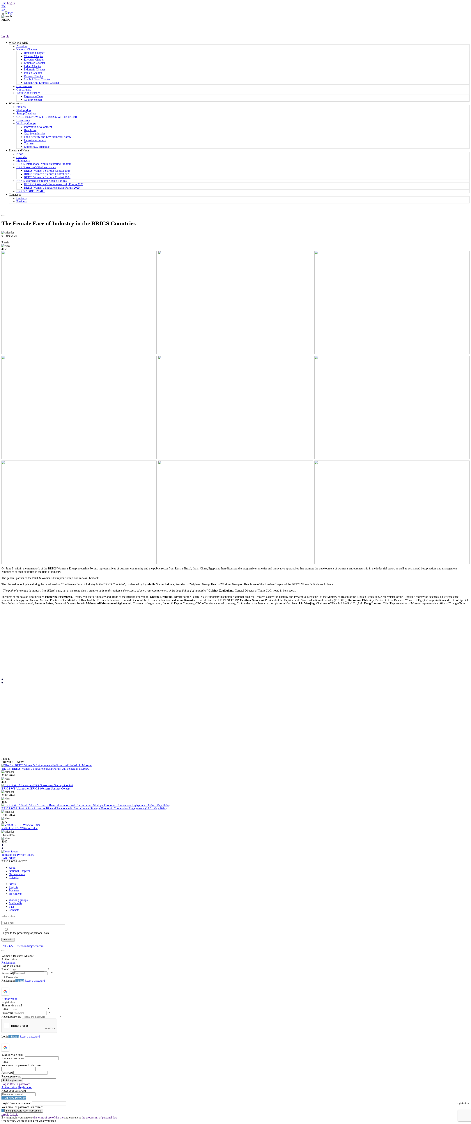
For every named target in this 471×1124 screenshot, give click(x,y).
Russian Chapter (33, 76)
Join (3, 3)
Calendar (21, 157)
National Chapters (26, 49)
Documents (23, 120)
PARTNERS (9, 858)
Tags (11, 906)
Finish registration (12, 1080)
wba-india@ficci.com (30, 946)
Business (21, 201)
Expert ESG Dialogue (36, 146)
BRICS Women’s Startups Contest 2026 (47, 170)
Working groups (18, 900)
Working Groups (26, 123)
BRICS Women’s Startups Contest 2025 (47, 174)
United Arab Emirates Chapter (41, 82)
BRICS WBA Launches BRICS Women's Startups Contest (35, 788)
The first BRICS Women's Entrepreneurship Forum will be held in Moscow (45, 768)
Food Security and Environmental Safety (47, 136)
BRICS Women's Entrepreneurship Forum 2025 (52, 187)
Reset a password (35, 980)
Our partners (23, 89)
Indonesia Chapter (34, 69)
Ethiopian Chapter (34, 62)
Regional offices (33, 96)
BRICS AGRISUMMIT (30, 191)
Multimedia (23, 160)
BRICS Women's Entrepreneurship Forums (41, 180)
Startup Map (23, 110)
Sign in (14, 1114)
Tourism (28, 143)
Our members (24, 86)
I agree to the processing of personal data (25, 932)
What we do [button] (16, 103)
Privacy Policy (25, 854)
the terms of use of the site (48, 1117)
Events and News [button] (19, 150)
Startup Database (26, 113)
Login (4, 1036)
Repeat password (11, 1016)
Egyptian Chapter (34, 59)
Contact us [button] (15, 194)
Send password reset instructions (23, 1110)
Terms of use (8, 854)
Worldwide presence (28, 92)
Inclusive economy (35, 140)
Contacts (21, 198)
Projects (21, 106)
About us (21, 46)
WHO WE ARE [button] (18, 42)
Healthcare (30, 130)
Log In (11, 3)
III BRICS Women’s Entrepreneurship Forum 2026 (53, 184)
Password (7, 973)
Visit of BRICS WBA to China (19, 828)
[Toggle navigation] (2, 14)
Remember (12, 977)
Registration (8, 962)
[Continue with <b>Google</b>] (14, 991)
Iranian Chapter (33, 72)
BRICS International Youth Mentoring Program (43, 163)
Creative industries (34, 133)
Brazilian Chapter (34, 52)
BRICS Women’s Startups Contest (36, 167)
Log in (5, 1084)
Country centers (33, 99)
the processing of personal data (99, 1117)
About (12, 867)
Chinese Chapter (33, 56)
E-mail (5, 969)
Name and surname (12, 1058)
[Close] (2, 950)
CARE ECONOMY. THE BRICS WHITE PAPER (46, 116)
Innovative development (38, 126)
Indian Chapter (32, 66)
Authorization (9, 998)
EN (3, 6)
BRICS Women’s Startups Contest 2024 (47, 177)
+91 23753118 (9, 946)
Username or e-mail (19, 1103)
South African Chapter (37, 79)
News (19, 153)
